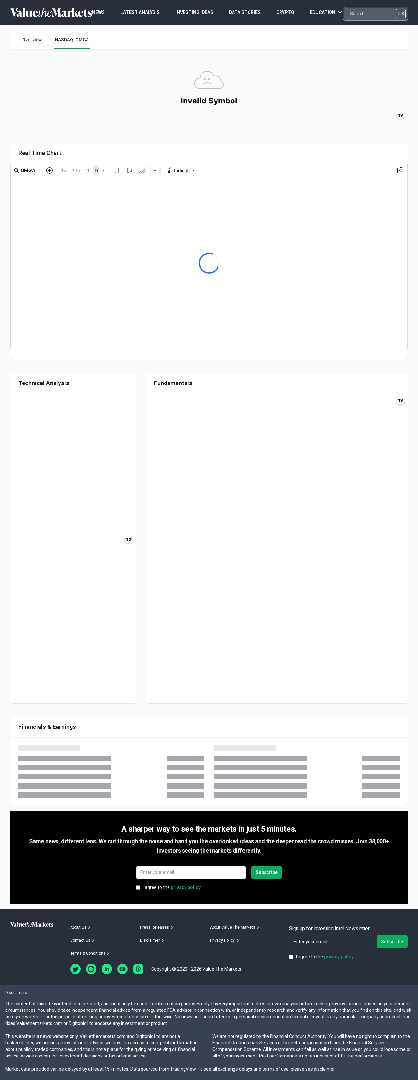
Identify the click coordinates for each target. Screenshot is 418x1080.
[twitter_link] (75, 969)
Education (322, 12)
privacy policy (186, 887)
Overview (32, 39)
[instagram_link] (91, 969)
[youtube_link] (122, 969)
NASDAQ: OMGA (72, 39)
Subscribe (267, 872)
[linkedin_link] (107, 969)
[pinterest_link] (138, 969)
